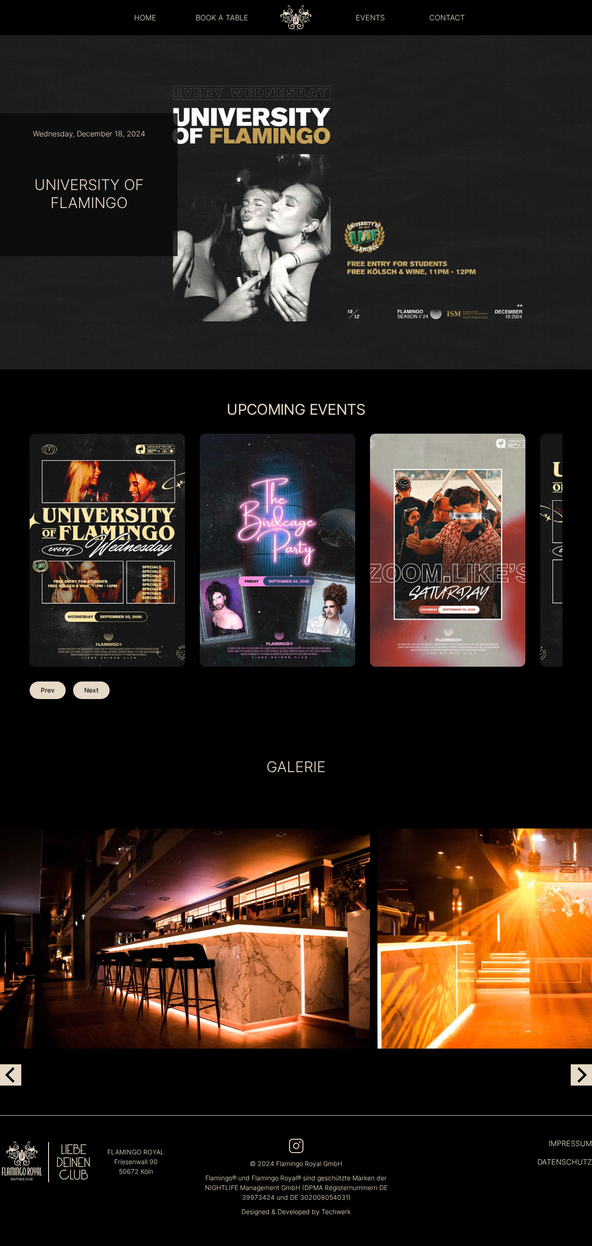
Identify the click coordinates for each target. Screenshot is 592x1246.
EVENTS (370, 17)
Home (145, 17)
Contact (447, 17)
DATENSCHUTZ (564, 1161)
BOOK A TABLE (222, 17)
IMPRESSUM (570, 1143)
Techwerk (336, 1211)
